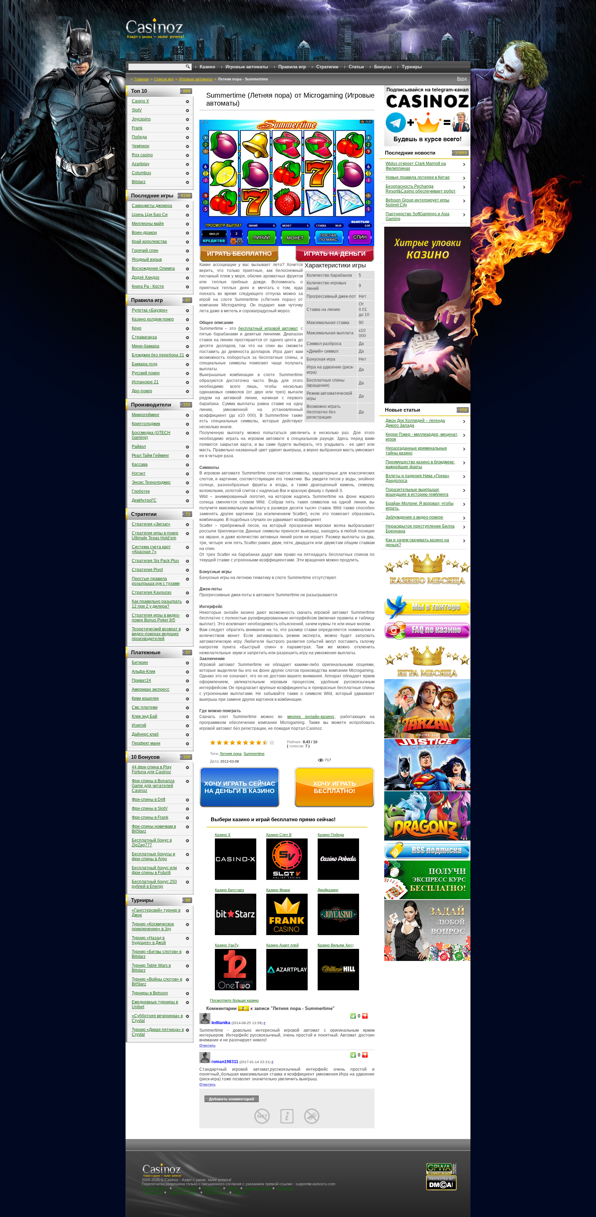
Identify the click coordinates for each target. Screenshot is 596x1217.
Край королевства (149, 241)
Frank (137, 128)
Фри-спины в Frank (150, 817)
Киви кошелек (145, 698)
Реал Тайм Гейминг (150, 455)
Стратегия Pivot (147, 569)
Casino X (140, 101)
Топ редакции (185, 1188)
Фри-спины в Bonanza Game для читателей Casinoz (153, 785)
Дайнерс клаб (145, 734)
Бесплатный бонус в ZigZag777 (152, 842)
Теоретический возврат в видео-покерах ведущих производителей (156, 634)
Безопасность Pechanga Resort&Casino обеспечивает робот (421, 189)
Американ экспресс (150, 689)
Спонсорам (152, 1192)
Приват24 (141, 680)
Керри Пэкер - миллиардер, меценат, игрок (422, 437)
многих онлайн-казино (310, 716)
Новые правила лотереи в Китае (418, 177)
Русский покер (146, 373)
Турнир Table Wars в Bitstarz (151, 968)
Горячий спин (145, 250)
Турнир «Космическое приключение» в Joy (153, 926)
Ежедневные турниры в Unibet (155, 1004)
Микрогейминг (145, 414)
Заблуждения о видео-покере (414, 517)
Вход (462, 78)
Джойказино (328, 890)
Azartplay (140, 163)
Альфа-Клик (143, 671)
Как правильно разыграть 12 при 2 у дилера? (157, 604)
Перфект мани (146, 743)
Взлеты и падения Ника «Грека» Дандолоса (417, 478)
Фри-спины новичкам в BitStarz (154, 829)
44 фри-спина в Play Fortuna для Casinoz (151, 769)
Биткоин (140, 662)
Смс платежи (145, 707)
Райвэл (139, 446)
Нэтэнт (139, 473)
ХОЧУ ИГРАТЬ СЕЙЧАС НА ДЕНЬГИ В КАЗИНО (239, 787)
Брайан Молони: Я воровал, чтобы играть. (420, 506)
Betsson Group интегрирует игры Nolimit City (417, 202)
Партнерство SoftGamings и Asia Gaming (417, 216)
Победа (139, 137)
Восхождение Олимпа (153, 268)
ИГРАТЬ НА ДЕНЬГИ (335, 253)
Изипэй (139, 725)
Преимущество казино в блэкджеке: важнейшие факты (420, 464)
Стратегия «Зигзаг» (151, 524)
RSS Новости (216, 1192)
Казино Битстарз (229, 890)
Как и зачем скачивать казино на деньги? (417, 542)
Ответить (207, 1045)
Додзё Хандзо (145, 277)
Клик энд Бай (144, 716)
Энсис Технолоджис (151, 482)
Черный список (257, 1188)
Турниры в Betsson (150, 993)
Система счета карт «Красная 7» (151, 549)
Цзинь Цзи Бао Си (150, 214)
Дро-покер (142, 391)
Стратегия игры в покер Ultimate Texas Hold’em (155, 535)
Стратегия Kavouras (151, 592)
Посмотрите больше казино (234, 1000)
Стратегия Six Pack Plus (155, 560)
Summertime (254, 754)
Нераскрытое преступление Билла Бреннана (420, 528)
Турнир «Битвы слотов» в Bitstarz (156, 954)
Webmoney (211, 1188)
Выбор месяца (155, 1188)
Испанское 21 (145, 382)
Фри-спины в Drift (148, 799)
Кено (136, 328)
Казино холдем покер (153, 319)
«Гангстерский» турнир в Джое (156, 912)
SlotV (137, 110)
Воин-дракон (144, 232)
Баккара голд (144, 364)
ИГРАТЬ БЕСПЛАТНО (239, 253)
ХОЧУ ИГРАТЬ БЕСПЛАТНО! (334, 787)
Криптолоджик (146, 423)
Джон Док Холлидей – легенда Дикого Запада (415, 423)
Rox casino (142, 155)
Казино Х (222, 835)
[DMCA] (441, 1189)
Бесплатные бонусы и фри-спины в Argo (153, 856)
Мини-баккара (145, 346)
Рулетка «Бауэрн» (150, 310)
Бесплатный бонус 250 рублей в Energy (154, 884)
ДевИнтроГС (144, 500)
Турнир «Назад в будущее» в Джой (149, 940)
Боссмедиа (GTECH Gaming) (151, 435)
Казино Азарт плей (282, 945)
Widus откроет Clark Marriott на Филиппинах (416, 166)
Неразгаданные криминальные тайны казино (416, 450)
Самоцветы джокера (152, 205)
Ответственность (183, 1192)
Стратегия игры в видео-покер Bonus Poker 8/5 (156, 617)
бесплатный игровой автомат (268, 328)
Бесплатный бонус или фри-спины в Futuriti (154, 870)
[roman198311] (204, 1062)
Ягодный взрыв (147, 259)
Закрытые (285, 1188)
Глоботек (141, 491)
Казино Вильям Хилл (336, 945)
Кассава (140, 464)
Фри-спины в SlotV (150, 808)
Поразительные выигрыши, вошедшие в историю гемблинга (417, 492)
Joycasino (141, 119)
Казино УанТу (227, 945)
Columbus (141, 172)
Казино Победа (331, 835)
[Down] (365, 1016)
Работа (239, 1192)
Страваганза (144, 337)
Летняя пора (230, 754)
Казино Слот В (278, 835)
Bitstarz (139, 181)
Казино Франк (278, 890)
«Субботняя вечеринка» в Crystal (157, 1018)
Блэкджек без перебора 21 (158, 355)
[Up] (353, 1016)
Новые (233, 1188)
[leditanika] (204, 1023)
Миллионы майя (148, 223)
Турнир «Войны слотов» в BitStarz (157, 982)
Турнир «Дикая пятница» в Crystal (158, 1032)
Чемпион (140, 146)
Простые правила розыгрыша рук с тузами (156, 581)
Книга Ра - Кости (148, 286)
